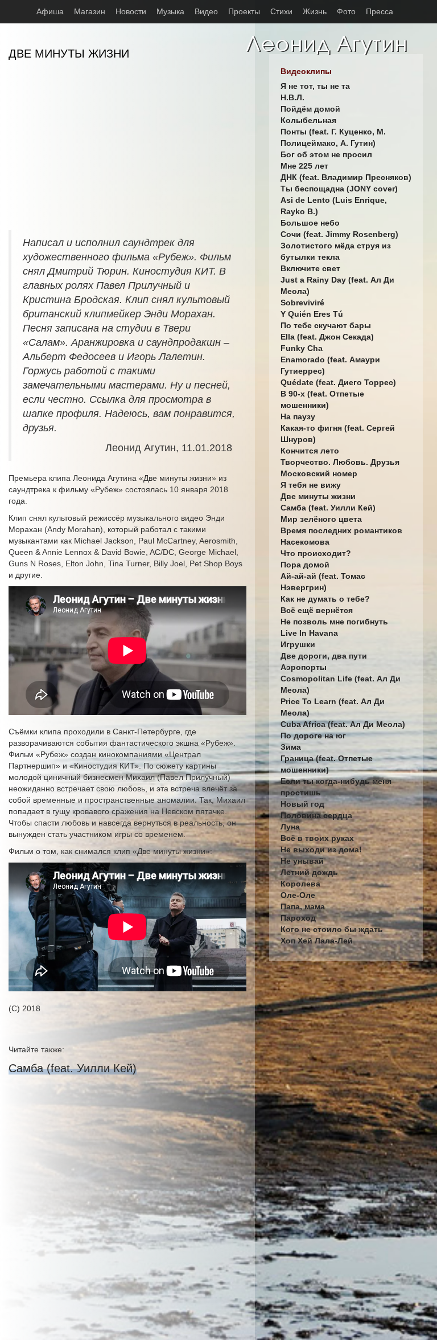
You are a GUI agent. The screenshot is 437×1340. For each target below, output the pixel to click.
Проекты (244, 11)
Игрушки (298, 644)
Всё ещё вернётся (317, 610)
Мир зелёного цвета (321, 519)
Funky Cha (302, 348)
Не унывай (302, 860)
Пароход (298, 917)
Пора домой (305, 564)
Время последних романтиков (341, 530)
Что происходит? (316, 553)
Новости (131, 11)
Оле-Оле (298, 895)
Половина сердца (316, 815)
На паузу (298, 416)
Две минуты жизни (318, 496)
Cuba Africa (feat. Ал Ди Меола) (343, 724)
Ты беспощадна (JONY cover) (339, 188)
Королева (300, 883)
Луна (290, 826)
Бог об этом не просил (326, 154)
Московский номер (319, 473)
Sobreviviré (302, 302)
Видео (206, 11)
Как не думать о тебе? (325, 598)
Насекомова (305, 541)
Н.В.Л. (292, 97)
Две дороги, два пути (324, 655)
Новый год (302, 803)
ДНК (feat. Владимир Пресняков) (346, 177)
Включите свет (310, 268)
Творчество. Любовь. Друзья (340, 462)
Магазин (89, 11)
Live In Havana (309, 633)
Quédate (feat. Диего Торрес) (338, 382)
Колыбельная (308, 120)
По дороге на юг (313, 735)
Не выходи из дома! (321, 849)
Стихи (281, 11)
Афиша (50, 11)
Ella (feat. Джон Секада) (327, 336)
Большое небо (310, 222)
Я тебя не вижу (311, 484)
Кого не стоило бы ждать (332, 929)
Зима (291, 746)
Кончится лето (310, 450)
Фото (346, 11)
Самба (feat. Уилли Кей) (73, 1068)
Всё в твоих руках (317, 838)
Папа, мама (303, 906)
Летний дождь (309, 872)
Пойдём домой (310, 108)
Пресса (379, 11)
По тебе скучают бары (326, 325)
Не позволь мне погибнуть (334, 621)
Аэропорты (304, 667)
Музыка (170, 11)
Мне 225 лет (304, 165)
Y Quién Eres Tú (312, 313)
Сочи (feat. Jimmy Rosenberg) (339, 234)
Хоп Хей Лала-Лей (317, 940)
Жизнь (315, 11)
